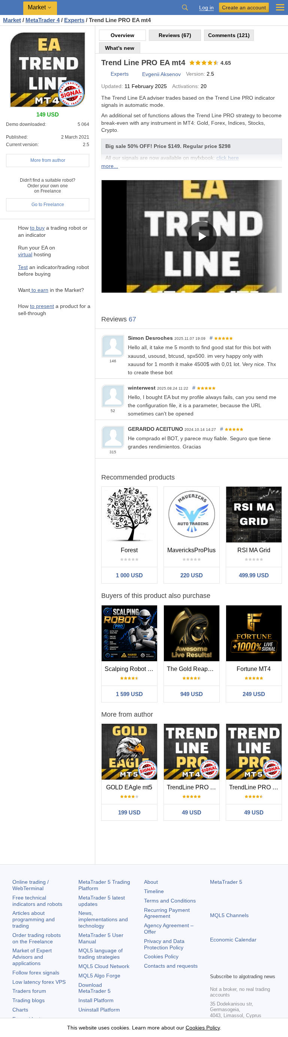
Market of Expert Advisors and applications (32, 956)
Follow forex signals (35, 973)
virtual (25, 254)
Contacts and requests (171, 966)
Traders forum (29, 991)
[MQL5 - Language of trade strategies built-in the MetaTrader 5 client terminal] (11, 7)
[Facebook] (214, 966)
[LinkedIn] (262, 966)
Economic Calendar (233, 940)
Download (94, 988)
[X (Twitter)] (238, 966)
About (151, 882)
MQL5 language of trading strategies (100, 953)
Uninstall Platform (99, 1010)
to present (42, 306)
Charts (20, 1010)
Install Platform (96, 1000)
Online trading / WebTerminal (30, 885)
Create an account (244, 7)
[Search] (184, 7)
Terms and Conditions (170, 901)
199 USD (129, 812)
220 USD (191, 575)
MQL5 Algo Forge (99, 976)
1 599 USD (129, 694)
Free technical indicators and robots (37, 901)
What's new (119, 48)
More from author (47, 160)
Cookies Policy (161, 956)
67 (132, 319)
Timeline (154, 891)
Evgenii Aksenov (161, 74)
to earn (39, 290)
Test (23, 267)
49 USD (191, 812)
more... (109, 166)
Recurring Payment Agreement (167, 913)
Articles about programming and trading (33, 919)
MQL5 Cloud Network (103, 966)
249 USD (254, 694)
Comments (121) (229, 35)
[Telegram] (226, 966)
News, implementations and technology (103, 919)
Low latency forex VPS (39, 982)
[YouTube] (250, 966)
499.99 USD (254, 575)
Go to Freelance (48, 204)
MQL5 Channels (229, 915)
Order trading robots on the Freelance (36, 938)
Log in (206, 7)
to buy (37, 228)
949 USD (191, 694)
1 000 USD (129, 575)
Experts (120, 74)
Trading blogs (28, 1000)
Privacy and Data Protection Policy (164, 944)
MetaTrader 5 (226, 882)
